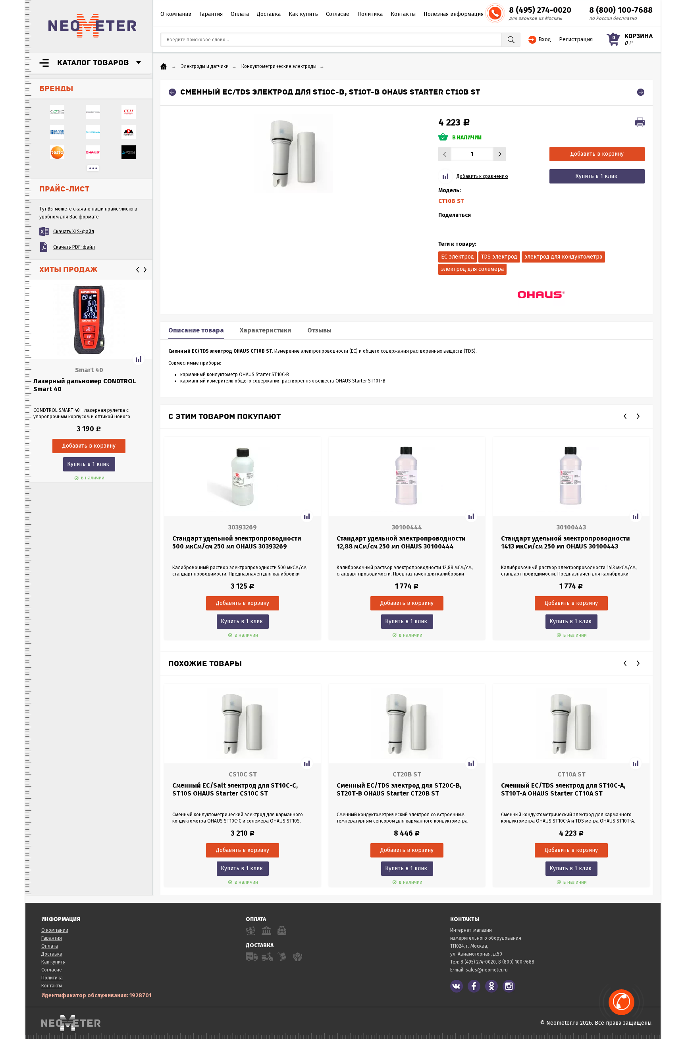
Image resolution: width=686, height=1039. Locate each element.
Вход (544, 39)
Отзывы (319, 330)
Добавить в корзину (597, 154)
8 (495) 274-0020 (540, 10)
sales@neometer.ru (487, 970)
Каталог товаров (93, 63)
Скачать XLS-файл (73, 231)
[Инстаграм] (509, 986)
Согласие (337, 14)
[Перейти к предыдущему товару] (172, 92)
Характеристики (265, 330)
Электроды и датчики (205, 66)
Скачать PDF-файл (74, 247)
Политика (370, 14)
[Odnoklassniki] (491, 986)
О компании (175, 14)
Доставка (269, 14)
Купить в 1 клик (88, 464)
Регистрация (576, 39)
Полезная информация (454, 14)
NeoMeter (92, 26)
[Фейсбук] (474, 986)
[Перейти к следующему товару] (641, 92)
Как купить (303, 14)
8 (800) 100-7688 (621, 10)
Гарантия (211, 14)
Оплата (240, 14)
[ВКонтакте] (456, 986)
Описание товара (196, 330)
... (93, 168)
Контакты (403, 14)
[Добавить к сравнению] (139, 359)
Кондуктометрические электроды (278, 66)
